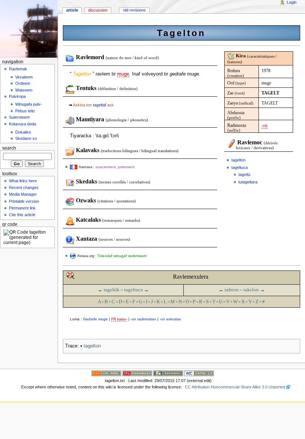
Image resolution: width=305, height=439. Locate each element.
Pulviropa (17, 96)
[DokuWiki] (168, 373)
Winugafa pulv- (28, 104)
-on (264, 125)
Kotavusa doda (22, 124)
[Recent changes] (106, 373)
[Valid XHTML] (199, 373)
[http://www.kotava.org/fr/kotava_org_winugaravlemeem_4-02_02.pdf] (73, 255)
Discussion (97, 10)
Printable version (24, 201)
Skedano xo (26, 138)
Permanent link (22, 208)
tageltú (244, 174)
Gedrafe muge (95, 319)
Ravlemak (18, 69)
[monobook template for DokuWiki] (137, 373)
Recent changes (24, 187)
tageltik (111, 289)
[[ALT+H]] (29, 29)
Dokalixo (23, 132)
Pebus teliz (25, 111)
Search (9, 148)
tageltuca (239, 167)
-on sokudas (170, 319)
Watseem (23, 90)
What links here (23, 181)
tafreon (232, 289)
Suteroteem (19, 117)
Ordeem (22, 83)
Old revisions (134, 10)
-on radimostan (143, 319)
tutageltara (247, 182)
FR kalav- (119, 319)
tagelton (238, 160)
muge (123, 74)
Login (291, 2)
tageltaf (99, 105)
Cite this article (22, 214)
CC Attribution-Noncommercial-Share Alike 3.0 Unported (235, 387)
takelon (251, 289)
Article (72, 10)
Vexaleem (24, 77)
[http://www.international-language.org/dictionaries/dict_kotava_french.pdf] (73, 166)
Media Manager (23, 194)
